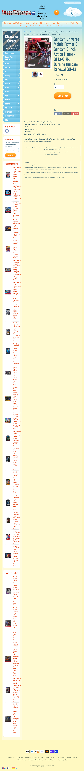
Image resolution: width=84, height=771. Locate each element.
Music (72, 23)
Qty (55, 84)
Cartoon (36, 23)
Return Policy (21, 760)
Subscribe (10, 155)
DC (42, 23)
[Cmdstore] (18, 12)
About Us (10, 757)
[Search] (56, 12)
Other (62, 26)
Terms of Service (50, 760)
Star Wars (36, 26)
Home (26, 32)
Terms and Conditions (35, 760)
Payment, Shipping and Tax (34, 757)
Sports (29, 26)
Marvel (60, 23)
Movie (67, 23)
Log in (68, 3)
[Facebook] (7, 131)
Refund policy (63, 760)
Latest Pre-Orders (18, 23)
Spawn (22, 26)
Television (45, 26)
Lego (54, 23)
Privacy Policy (72, 757)
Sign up (76, 3)
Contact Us (19, 757)
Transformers (55, 26)
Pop (78, 23)
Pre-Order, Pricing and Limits (55, 757)
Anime (28, 23)
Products (33, 32)
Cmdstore (41, 765)
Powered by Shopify (42, 767)
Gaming (48, 23)
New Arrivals (7, 23)
